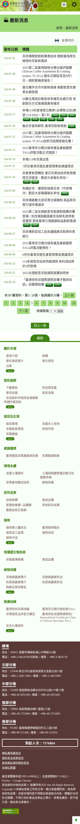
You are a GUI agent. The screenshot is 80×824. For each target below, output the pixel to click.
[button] (64, 4)
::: (2, 19)
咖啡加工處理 (14, 532)
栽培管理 (12, 423)
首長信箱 (48, 392)
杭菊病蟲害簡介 (16, 582)
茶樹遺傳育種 (14, 559)
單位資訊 (48, 360)
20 (73, 303)
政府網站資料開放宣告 (15, 762)
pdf (55, 115)
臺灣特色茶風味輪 (17, 609)
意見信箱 (12, 392)
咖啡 (7, 520)
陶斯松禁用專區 (16, 587)
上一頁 (69, 295)
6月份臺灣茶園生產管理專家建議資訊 (48, 254)
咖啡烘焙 (48, 532)
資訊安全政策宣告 (13, 758)
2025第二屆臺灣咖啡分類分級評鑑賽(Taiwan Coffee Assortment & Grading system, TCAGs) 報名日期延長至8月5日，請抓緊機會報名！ (47, 74)
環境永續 (10, 466)
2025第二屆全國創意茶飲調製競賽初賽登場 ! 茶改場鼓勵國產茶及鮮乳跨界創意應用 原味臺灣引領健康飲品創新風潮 (49, 216)
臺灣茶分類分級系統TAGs (58, 609)
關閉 (40, 338)
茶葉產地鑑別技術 (17, 482)
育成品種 (48, 499)
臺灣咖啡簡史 (51, 527)
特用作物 (48, 428)
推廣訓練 (10, 601)
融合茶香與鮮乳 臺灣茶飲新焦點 (44, 126)
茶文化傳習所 (14, 625)
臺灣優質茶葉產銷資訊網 (22, 455)
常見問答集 (49, 387)
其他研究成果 (51, 505)
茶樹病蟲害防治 (52, 577)
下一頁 (23, 311)
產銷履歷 (10, 448)
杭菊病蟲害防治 (52, 582)
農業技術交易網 (16, 510)
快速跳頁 (43, 311)
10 (64, 303)
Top (76, 820)
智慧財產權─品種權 (18, 505)
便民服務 (10, 380)
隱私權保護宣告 (11, 753)
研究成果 (10, 492)
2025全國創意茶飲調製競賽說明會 (45, 273)
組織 (45, 355)
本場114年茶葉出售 (35, 159)
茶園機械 (12, 433)
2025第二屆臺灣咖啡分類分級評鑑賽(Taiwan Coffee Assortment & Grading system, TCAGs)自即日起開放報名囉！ (48, 137)
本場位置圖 (9, 767)
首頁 (59, 28)
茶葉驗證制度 (51, 455)
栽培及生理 (11, 416)
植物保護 (48, 482)
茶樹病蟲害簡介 (16, 577)
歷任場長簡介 (14, 360)
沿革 (9, 365)
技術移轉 (12, 499)
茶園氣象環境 (14, 428)
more (10, 371)
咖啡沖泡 (12, 537)
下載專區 (12, 387)
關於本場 (10, 348)
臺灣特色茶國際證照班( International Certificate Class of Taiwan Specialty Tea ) (58, 617)
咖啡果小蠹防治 (16, 527)
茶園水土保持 (51, 423)
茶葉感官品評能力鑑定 (20, 614)
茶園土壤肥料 (14, 473)
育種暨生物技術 (15, 552)
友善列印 (68, 40)
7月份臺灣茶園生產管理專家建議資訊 (48, 166)
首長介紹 (12, 355)
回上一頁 (40, 325)
